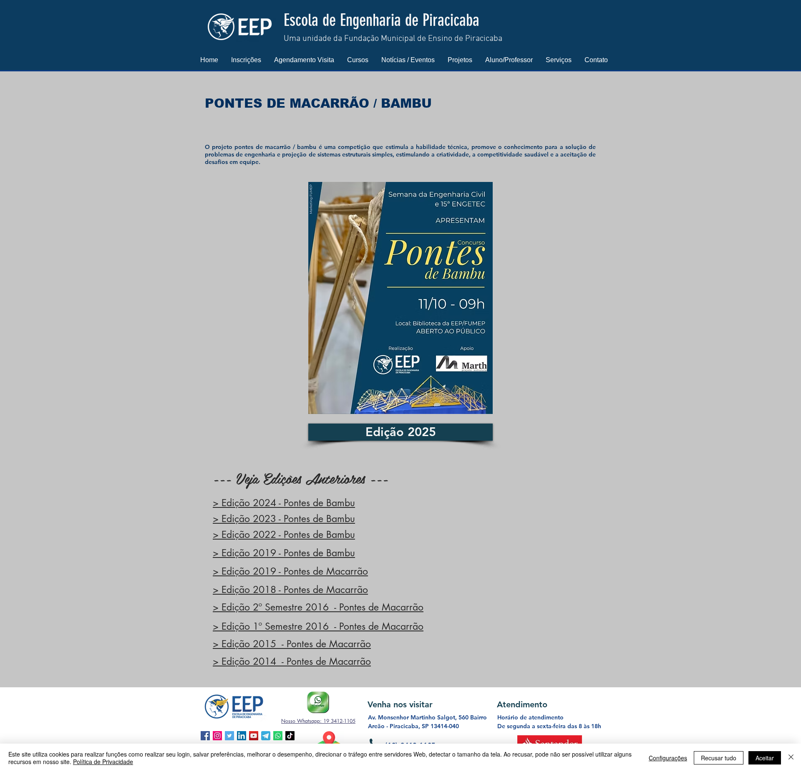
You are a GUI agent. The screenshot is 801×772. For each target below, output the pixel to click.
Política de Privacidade (103, 761)
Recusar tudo (718, 758)
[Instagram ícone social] (217, 735)
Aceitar (765, 758)
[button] (246, 60)
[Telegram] (265, 735)
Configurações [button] (668, 758)
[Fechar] (791, 757)
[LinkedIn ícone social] (241, 735)
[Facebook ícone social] (205, 735)
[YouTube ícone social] (253, 735)
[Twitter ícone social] (229, 735)
